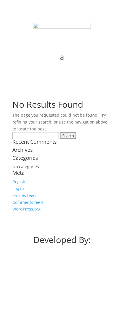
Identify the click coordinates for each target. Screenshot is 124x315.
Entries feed (24, 195)
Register (20, 181)
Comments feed (27, 202)
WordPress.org (26, 209)
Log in (18, 188)
